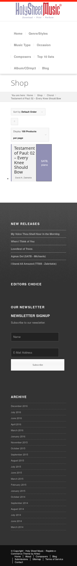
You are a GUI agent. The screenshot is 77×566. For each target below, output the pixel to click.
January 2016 (18, 436)
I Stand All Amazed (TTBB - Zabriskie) (33, 264)
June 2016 (16, 418)
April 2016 (16, 424)
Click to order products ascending (14, 122)
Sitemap (37, 559)
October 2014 (18, 496)
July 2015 (16, 466)
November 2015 (19, 442)
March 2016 (17, 430)
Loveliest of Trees (22, 249)
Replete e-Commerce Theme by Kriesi (33, 552)
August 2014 (17, 509)
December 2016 (19, 406)
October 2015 (18, 448)
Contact (19, 562)
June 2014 (16, 521)
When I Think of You (22, 241)
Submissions (21, 559)
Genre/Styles (38, 33)
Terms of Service (54, 559)
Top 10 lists (45, 56)
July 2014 (16, 514)
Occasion (44, 45)
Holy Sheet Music (34, 550)
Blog (45, 68)
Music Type (22, 45)
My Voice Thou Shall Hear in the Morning (35, 234)
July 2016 (16, 412)
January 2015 (18, 490)
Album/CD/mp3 (25, 68)
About (28, 556)
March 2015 (17, 478)
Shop (19, 83)
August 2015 (17, 460)
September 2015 (19, 454)
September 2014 (19, 503)
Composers (22, 56)
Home (18, 33)
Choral (50, 95)
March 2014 (17, 527)
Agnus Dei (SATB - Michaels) (28, 256)
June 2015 (16, 472)
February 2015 (18, 484)
